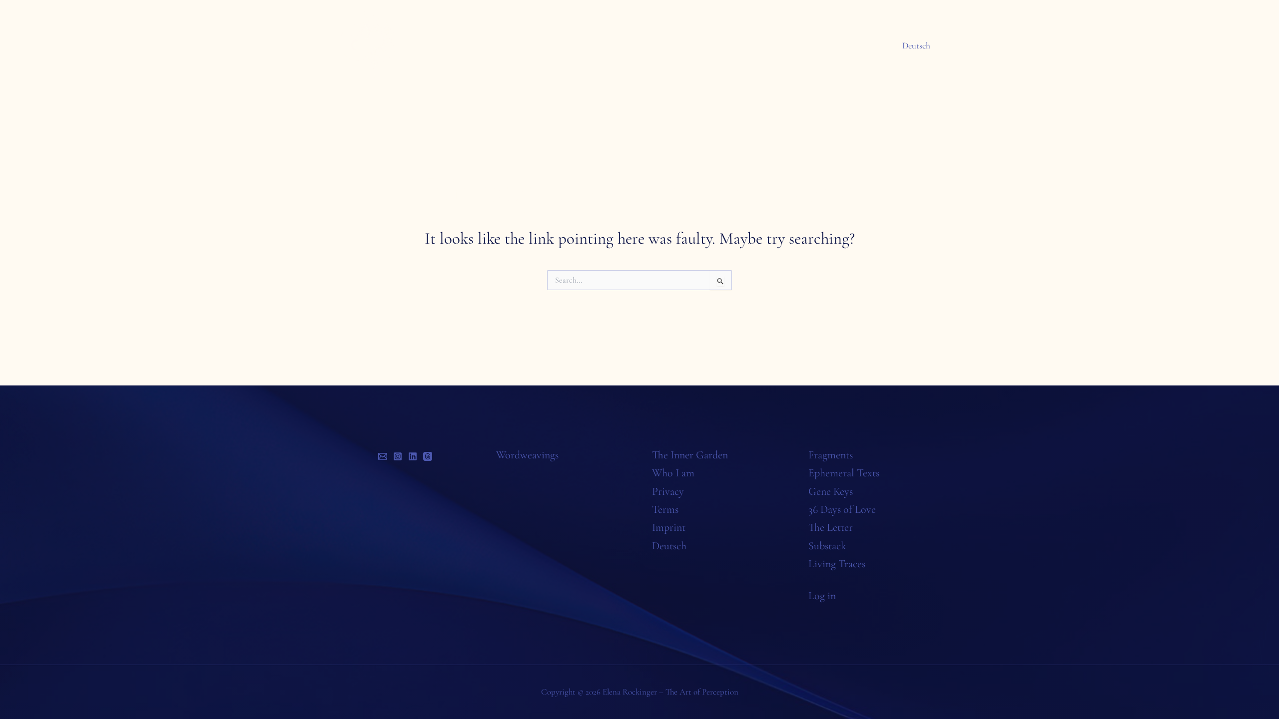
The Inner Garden (690, 454)
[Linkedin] (412, 456)
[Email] (382, 456)
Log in (822, 595)
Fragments (830, 454)
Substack (827, 545)
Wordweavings (527, 454)
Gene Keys (830, 491)
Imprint (668, 527)
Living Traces (836, 563)
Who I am (673, 472)
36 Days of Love (842, 509)
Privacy (668, 491)
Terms (665, 509)
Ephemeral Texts (843, 472)
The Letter (830, 527)
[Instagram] (397, 456)
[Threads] (427, 456)
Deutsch (916, 45)
